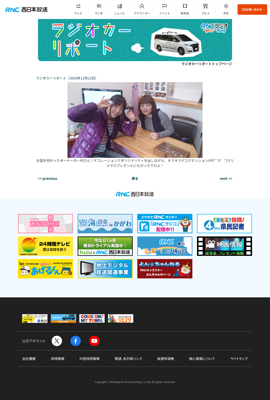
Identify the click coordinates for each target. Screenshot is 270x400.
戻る (135, 178)
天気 (226, 13)
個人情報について (202, 358)
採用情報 (57, 358)
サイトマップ (239, 358)
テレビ (78, 13)
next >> (226, 178)
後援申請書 (165, 358)
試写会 (185, 13)
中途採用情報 (89, 358)
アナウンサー (142, 13)
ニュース (119, 13)
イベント (164, 13)
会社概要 (29, 358)
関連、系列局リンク (128, 358)
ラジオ (99, 13)
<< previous (47, 178)
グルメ (205, 13)
